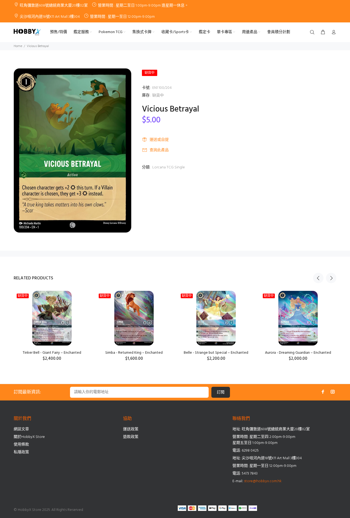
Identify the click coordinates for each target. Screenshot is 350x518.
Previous (318, 278)
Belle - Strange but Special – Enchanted (216, 353)
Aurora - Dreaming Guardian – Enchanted (298, 353)
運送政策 (130, 429)
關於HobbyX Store (29, 437)
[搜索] (313, 32)
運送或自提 (159, 140)
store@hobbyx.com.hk (263, 481)
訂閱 (220, 392)
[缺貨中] (52, 318)
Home (18, 46)
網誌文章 (21, 429)
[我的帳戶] (332, 32)
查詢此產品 (159, 150)
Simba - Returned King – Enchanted (134, 353)
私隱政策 (21, 452)
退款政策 (130, 437)
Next (331, 278)
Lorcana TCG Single (168, 167)
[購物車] (323, 32)
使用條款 (21, 444)
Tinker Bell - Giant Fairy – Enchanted (52, 353)
